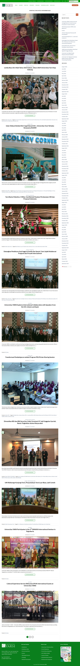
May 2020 (64, 229)
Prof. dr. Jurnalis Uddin (36, 246)
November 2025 (65, 87)
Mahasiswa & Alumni (44, 5)
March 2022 (64, 186)
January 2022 (64, 191)
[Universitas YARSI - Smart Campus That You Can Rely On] (7, 5)
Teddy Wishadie (18, 477)
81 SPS (63, 30)
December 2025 (65, 84)
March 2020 (64, 234)
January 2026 (64, 82)
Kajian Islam (31, 195)
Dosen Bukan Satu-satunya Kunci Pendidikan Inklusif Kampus (68, 46)
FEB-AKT (29, 419)
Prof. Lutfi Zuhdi (42, 119)
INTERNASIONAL (40, 1)
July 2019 (64, 252)
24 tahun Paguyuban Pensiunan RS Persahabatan (69, 33)
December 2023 (65, 139)
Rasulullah (47, 119)
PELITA (50, 415)
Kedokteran (24, 647)
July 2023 (64, 150)
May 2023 (64, 154)
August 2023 (64, 148)
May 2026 (64, 73)
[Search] (67, 1)
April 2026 (64, 75)
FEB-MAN (33, 419)
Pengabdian (32, 5)
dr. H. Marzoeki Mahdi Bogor (47, 190)
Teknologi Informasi (26, 655)
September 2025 (65, 91)
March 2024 (64, 132)
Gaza (21, 246)
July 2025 (64, 96)
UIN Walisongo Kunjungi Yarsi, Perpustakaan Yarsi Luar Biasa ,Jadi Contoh (30, 482)
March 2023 (64, 159)
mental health (21, 192)
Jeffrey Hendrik (12, 477)
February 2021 (65, 213)
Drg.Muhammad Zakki (28, 524)
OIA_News (30, 303)
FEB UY (3, 477)
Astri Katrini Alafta (18, 119)
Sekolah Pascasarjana (26, 659)
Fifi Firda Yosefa (7, 477)
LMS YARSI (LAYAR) (46, 653)
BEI (25, 476)
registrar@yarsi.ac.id (7, 658)
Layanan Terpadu (32, 1)
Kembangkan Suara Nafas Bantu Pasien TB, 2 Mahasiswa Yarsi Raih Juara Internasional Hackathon (70, 42)
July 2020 (64, 227)
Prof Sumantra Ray (9, 300)
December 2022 (65, 166)
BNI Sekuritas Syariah (29, 476)
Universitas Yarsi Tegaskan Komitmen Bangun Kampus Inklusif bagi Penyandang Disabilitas (69, 58)
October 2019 (65, 245)
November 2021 (65, 195)
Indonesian (72, 1)
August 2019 (64, 250)
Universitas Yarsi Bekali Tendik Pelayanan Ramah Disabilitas (68, 54)
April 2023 (64, 157)
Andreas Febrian (22, 415)
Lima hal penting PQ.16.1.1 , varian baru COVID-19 (70, 37)
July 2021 (64, 204)
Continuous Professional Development (34, 298)
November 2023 (65, 141)
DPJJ (63, 1)
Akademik (21, 5)
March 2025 (64, 105)
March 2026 (64, 78)
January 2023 (64, 164)
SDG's (14, 300)
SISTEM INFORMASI (48, 1)
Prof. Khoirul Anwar (36, 119)
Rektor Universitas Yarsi (53, 119)
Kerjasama (37, 5)
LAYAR (34, 415)
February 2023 (65, 161)
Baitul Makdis (17, 246)
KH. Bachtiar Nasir (25, 246)
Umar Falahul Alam (47, 524)
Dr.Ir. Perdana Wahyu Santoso (46, 476)
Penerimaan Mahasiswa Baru (47, 647)
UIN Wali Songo (41, 524)
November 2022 (65, 168)
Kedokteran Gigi (25, 649)
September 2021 (65, 200)
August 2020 (64, 225)
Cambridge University (24, 298)
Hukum (23, 653)
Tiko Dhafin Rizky (35, 524)
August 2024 (64, 121)
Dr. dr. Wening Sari (21, 524)
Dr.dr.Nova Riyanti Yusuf (9, 192)
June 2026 (64, 71)
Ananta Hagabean (21, 476)
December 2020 (65, 216)
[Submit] (77, 14)
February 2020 (65, 236)
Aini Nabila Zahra (16, 415)
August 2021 (64, 202)
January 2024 (64, 136)
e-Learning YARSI (30, 415)
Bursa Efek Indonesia (37, 476)
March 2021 (64, 211)
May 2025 (64, 100)
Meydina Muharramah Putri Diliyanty (42, 415)
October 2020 (65, 220)
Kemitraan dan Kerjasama (47, 659)
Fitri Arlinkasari (43, 298)
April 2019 (64, 256)
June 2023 (64, 152)
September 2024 (65, 118)
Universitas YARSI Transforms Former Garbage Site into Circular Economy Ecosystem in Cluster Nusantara (30, 53)
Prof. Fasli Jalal (30, 119)
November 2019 (65, 243)
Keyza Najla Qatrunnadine (51, 298)
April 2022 (64, 184)
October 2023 (65, 143)
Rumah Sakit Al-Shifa (43, 246)
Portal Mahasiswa (45, 649)
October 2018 (65, 261)
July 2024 (64, 123)
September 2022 (65, 173)
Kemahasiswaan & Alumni (47, 657)
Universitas (9, 119)
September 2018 (65, 263)
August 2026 (64, 66)
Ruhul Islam (52, 5)
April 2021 (64, 209)
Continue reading (30, 60)
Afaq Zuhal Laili (17, 298)
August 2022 (64, 175)
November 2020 (65, 218)
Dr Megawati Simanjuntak (37, 190)
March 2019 (64, 259)
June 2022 (64, 179)
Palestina (30, 246)
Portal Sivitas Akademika (47, 651)
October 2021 (65, 197)
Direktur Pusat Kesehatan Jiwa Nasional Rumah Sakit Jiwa (23, 190)
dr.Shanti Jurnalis (54, 476)
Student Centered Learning (9, 416)
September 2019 (65, 247)
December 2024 (65, 112)
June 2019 (64, 254)
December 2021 (65, 193)
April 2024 (64, 130)
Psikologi (24, 657)
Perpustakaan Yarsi (11, 524)
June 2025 (64, 98)
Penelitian (26, 5)
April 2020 (64, 231)
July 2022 (64, 177)
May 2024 (64, 127)
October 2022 (65, 170)
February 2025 (65, 107)
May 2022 (64, 182)
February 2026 (65, 80)
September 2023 (65, 145)
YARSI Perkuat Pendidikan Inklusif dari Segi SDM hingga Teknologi (69, 50)
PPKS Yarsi (26, 192)
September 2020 (65, 222)
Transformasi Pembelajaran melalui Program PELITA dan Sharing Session (30, 357)
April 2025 (64, 102)
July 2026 (64, 69)
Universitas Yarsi (30, 192)
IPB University (16, 192)
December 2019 (65, 240)
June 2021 (64, 207)
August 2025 (64, 93)
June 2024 (64, 125)
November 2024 (65, 114)
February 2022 (65, 188)
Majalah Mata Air (24, 119)
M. (34, 131)
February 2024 (65, 134)
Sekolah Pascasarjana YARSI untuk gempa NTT (69, 27)
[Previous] (4, 39)
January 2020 (64, 238)
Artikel (6, 119)
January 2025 (64, 109)
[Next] (56, 39)
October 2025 (65, 89)
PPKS (31, 124)
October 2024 (65, 116)
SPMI (65, 1)
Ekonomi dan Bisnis (26, 651)
